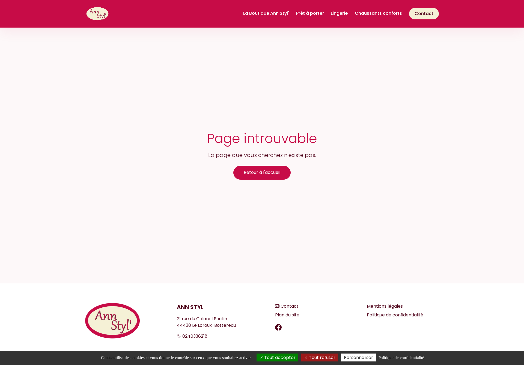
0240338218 (194, 336)
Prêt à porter (310, 13)
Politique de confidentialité (395, 315)
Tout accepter (279, 357)
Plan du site (287, 315)
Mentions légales (385, 306)
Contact (424, 13)
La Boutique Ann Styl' (266, 13)
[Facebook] (278, 328)
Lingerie (339, 13)
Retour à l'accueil (262, 172)
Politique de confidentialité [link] (401, 357)
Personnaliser (358, 357)
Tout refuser (321, 357)
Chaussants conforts (378, 13)
